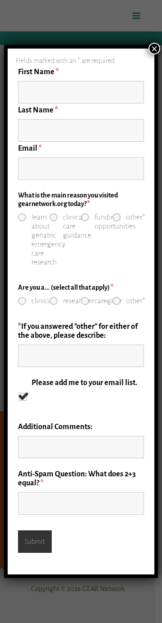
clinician (41, 301)
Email (30, 148)
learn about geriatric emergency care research (41, 239)
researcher (72, 301)
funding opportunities (103, 221)
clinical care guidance (72, 226)
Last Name (38, 110)
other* (135, 217)
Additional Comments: (55, 427)
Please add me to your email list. (84, 383)
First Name (38, 72)
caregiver (103, 301)
